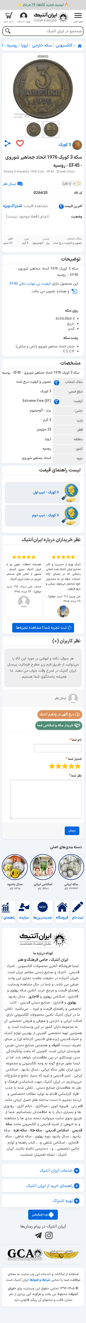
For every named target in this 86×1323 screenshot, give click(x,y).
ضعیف (78, 766)
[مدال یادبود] (15, 867)
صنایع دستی (24, 1045)
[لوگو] (51, 17)
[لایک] (20, 143)
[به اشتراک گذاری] (7, 143)
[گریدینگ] (25, 1254)
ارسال (72, 831)
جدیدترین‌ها (42, 917)
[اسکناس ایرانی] (43, 867)
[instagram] (48, 1235)
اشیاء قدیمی (69, 1039)
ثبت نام (77, 917)
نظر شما (76, 775)
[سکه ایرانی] (71, 867)
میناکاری (42, 1106)
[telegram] (37, 1235)
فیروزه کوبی (59, 1106)
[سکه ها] (61, 1254)
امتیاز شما (75, 759)
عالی (52, 766)
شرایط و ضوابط (40, 1279)
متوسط (65, 766)
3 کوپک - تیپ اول (46, 492)
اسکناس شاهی (54, 1142)
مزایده (24, 917)
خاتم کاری (24, 1106)
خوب (58, 766)
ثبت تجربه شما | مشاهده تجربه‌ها (42, 628)
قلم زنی (77, 1106)
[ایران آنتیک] (80, 46)
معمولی (71, 766)
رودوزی (9, 1106)
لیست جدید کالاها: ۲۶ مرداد (43, 5)
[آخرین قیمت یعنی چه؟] (61, 206)
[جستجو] (7, 31)
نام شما (77, 740)
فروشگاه (62, 917)
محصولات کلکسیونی (29, 1015)
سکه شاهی (23, 1136)
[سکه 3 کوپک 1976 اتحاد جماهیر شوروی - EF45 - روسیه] (43, 89)
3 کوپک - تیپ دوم (45, 515)
